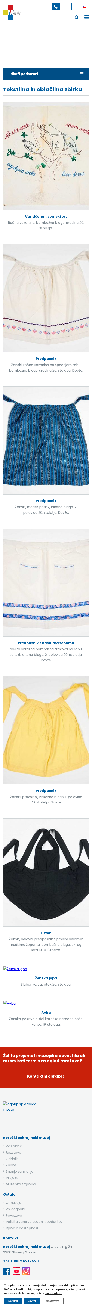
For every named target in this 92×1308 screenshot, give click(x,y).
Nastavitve (52, 1300)
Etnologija (50, 43)
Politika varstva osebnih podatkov (34, 1221)
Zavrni (32, 1300)
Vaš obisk (14, 1146)
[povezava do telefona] (56, 6)
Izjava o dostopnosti (22, 1228)
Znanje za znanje (19, 1171)
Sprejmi (13, 1300)
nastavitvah (53, 1293)
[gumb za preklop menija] (77, 17)
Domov (13, 43)
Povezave (14, 1215)
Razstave (13, 1152)
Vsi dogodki (15, 1209)
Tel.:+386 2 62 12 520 (21, 1261)
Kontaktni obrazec (46, 1076)
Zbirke (31, 43)
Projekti (12, 1177)
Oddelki (12, 1158)
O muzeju (13, 1202)
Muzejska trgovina (21, 1184)
